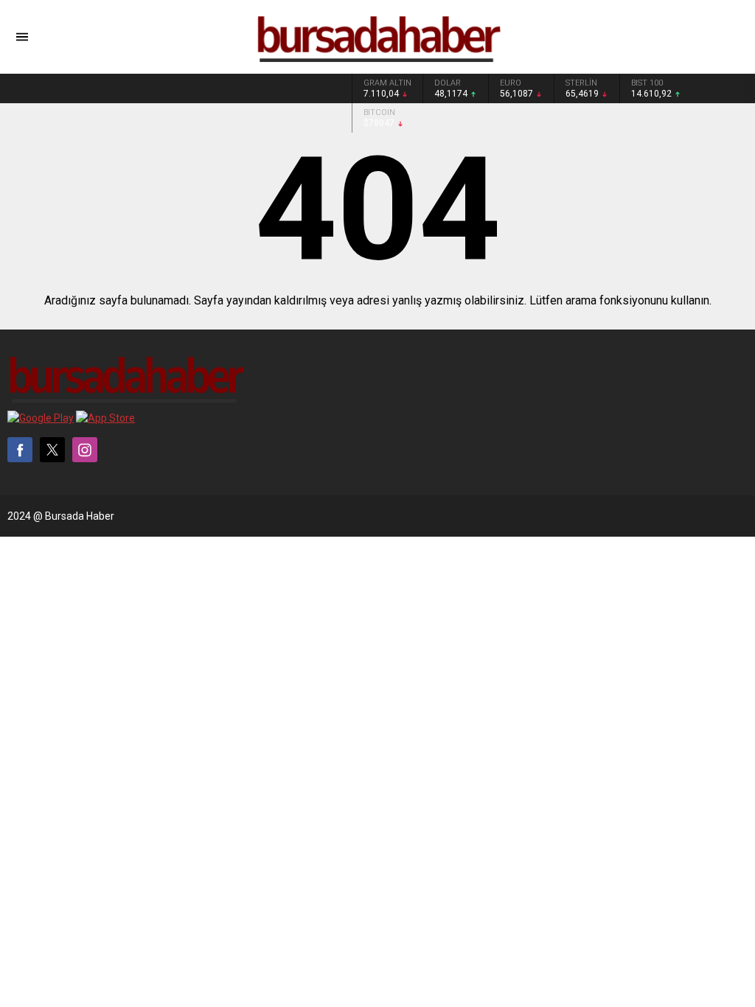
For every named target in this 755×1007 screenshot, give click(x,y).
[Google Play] (40, 418)
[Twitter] (52, 449)
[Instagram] (84, 449)
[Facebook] (19, 449)
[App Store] (105, 418)
